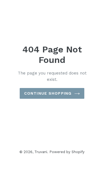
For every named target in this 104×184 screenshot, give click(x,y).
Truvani (40, 152)
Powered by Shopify (67, 152)
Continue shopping (48, 93)
